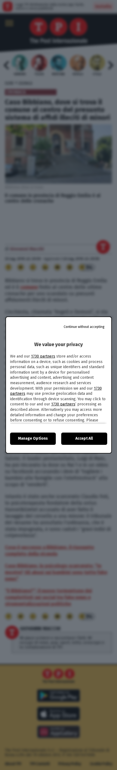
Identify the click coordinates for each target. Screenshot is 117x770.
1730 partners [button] (43, 356)
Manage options (33, 438)
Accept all (84, 438)
